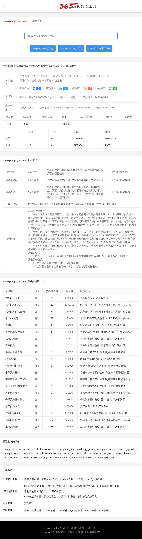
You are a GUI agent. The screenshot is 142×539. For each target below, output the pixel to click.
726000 (78, 138)
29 (29, 145)
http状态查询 (66, 479)
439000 (66, 123)
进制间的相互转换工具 (36, 491)
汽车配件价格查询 (15, 311)
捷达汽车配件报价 (15, 331)
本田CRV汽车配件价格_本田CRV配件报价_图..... (106, 318)
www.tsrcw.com (66, 453)
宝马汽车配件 (12, 426)
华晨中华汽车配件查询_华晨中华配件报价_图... (105, 372)
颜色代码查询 (51, 496)
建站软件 (36, 510)
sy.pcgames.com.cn (107, 449)
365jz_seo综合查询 (42, 48)
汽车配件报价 (12, 419)
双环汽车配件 (12, 338)
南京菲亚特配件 (13, 352)
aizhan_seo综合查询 (99, 48)
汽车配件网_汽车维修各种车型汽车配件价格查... (106, 304)
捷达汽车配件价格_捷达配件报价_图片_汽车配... (106, 331)
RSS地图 (79, 528)
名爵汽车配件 (12, 392)
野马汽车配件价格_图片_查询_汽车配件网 (103, 325)
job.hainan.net (48, 453)
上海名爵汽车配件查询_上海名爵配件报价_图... (105, 392)
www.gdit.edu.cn (12, 453)
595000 (78, 145)
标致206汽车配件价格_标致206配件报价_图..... (105, 413)
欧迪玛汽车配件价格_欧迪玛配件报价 (100, 359)
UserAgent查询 (93, 479)
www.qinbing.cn (65, 449)
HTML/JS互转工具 (34, 486)
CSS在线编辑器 (32, 496)
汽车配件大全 (12, 298)
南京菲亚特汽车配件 (16, 379)
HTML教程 (49, 510)
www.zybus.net (106, 457)
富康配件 (10, 345)
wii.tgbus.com (26, 449)
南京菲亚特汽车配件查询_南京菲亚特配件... (103, 352)
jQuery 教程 (76, 510)
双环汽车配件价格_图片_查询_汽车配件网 (103, 338)
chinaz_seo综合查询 (71, 48)
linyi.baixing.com (43, 457)
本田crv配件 (11, 318)
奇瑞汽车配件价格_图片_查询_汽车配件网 (103, 399)
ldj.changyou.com (45, 449)
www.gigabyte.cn (129, 449)
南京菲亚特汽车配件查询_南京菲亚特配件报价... (106, 379)
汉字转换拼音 (68, 496)
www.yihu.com (31, 453)
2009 (25, 123)
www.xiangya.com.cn (65, 457)
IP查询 (79, 479)
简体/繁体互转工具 (84, 486)
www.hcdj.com (84, 453)
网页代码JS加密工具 (108, 486)
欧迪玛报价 (11, 359)
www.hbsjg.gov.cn (85, 449)
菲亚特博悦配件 (13, 365)
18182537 (110, 138)
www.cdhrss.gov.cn (103, 453)
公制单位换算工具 (87, 496)
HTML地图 (90, 528)
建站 (26, 510)
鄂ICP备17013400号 (89, 531)
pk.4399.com (10, 457)
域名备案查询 (31, 479)
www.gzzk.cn (10, 449)
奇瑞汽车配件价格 (15, 399)
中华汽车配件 (12, 372)
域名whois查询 (49, 479)
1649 (8, 123)
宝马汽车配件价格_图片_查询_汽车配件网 (103, 426)
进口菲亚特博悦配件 (16, 386)
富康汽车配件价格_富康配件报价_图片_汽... (104, 345)
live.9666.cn (26, 457)
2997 (107, 145)
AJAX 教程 (90, 510)
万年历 (28, 503)
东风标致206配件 (14, 413)
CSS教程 (62, 510)
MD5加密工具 (58, 491)
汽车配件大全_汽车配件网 (94, 298)
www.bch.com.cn (125, 453)
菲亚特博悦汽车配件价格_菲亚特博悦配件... (103, 365)
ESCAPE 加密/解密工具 (59, 486)
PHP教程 (104, 510)
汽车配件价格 (12, 304)
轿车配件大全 (12, 406)
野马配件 (10, 325)
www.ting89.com (87, 457)
